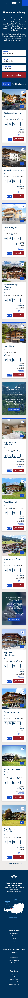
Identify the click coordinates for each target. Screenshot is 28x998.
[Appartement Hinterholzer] (14, 639)
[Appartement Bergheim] (14, 815)
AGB (14, 976)
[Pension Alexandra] (14, 698)
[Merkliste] (3, 3)
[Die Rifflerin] (14, 333)
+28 (22, 278)
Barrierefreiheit (14, 984)
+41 (22, 496)
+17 (22, 822)
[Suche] (20, 3)
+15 (22, 221)
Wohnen (14, 952)
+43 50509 (15, 38)
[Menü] (25, 3)
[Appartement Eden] (14, 545)
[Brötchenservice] (5, 124)
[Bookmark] (22, 92)
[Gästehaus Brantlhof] (14, 99)
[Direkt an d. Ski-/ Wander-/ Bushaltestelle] (14, 842)
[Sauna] (14, 181)
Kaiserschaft (14, 957)
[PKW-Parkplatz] (10, 124)
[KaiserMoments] (14, 157)
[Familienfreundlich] (10, 181)
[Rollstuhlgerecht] (5, 782)
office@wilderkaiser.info (14, 891)
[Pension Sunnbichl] (14, 756)
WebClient (14, 963)
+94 (22, 164)
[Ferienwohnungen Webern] (14, 271)
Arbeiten (14, 955)
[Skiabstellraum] (5, 360)
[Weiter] (21, 864)
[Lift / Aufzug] (5, 181)
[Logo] (14, 2)
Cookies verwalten (14, 982)
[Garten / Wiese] (10, 300)
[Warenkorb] (6, 3)
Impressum (14, 974)
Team (14, 939)
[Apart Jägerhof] (14, 488)
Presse (14, 936)
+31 (22, 107)
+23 (22, 436)
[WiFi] (14, 124)
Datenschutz (14, 979)
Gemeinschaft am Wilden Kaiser (14, 950)
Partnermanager (14, 960)
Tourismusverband (14, 931)
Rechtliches (14, 971)
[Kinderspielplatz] (5, 513)
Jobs (14, 941)
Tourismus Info (14, 933)
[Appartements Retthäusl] (14, 429)
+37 (22, 553)
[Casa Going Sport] (14, 214)
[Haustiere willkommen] (10, 723)
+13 (22, 340)
